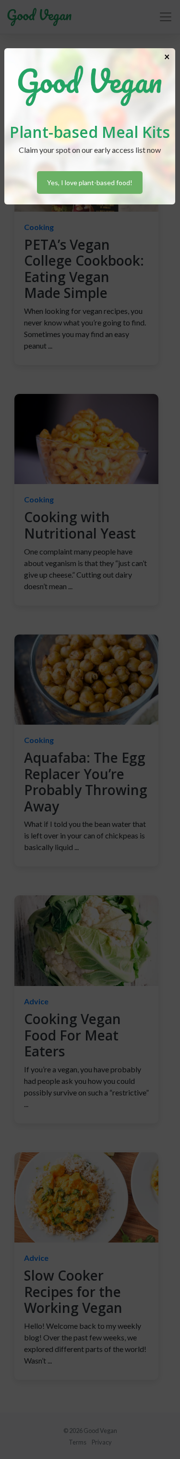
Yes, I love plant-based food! (89, 182)
